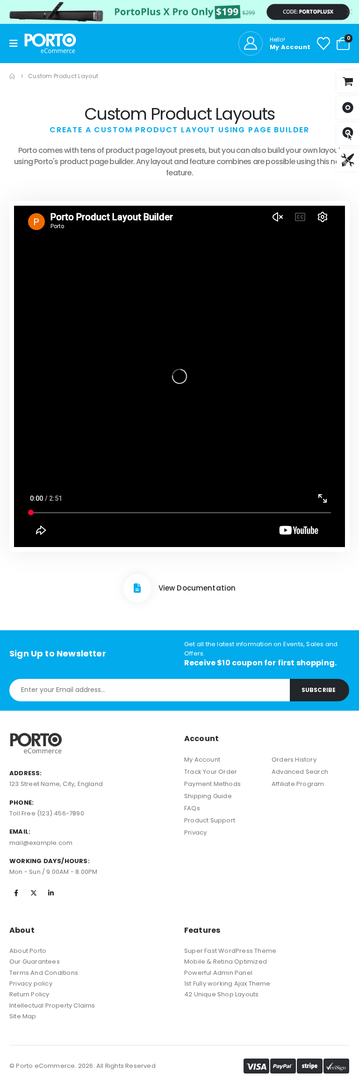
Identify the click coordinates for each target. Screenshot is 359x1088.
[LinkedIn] (51, 893)
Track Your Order (210, 771)
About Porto (27, 950)
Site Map (22, 1016)
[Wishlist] (323, 43)
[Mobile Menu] (16, 43)
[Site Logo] (50, 43)
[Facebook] (16, 893)
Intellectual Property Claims (52, 1005)
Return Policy (29, 994)
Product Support (209, 820)
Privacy (195, 832)
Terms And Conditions (43, 972)
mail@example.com (40, 842)
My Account (202, 759)
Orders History (294, 759)
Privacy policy (30, 983)
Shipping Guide (208, 796)
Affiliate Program (298, 783)
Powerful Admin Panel (218, 972)
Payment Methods (212, 783)
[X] (34, 893)
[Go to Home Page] (12, 76)
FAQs (192, 808)
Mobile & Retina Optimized (225, 961)
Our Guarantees (34, 961)
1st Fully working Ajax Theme (227, 983)
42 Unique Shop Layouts (221, 994)
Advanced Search (300, 771)
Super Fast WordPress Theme (230, 950)
